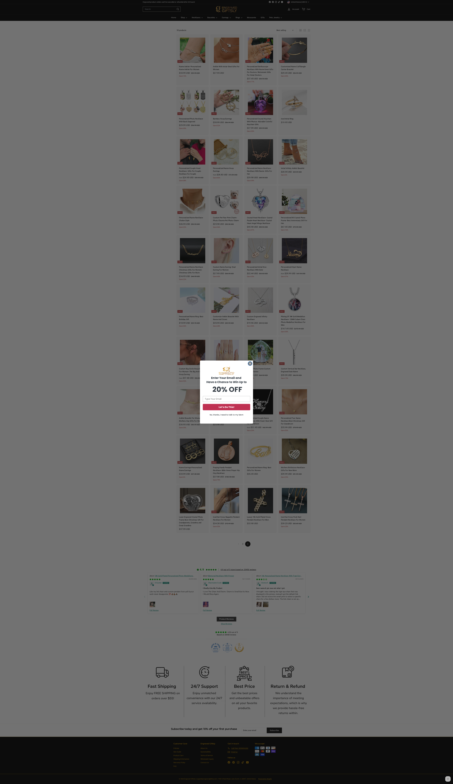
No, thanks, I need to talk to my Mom (226, 414)
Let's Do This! (226, 407)
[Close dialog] (250, 363)
